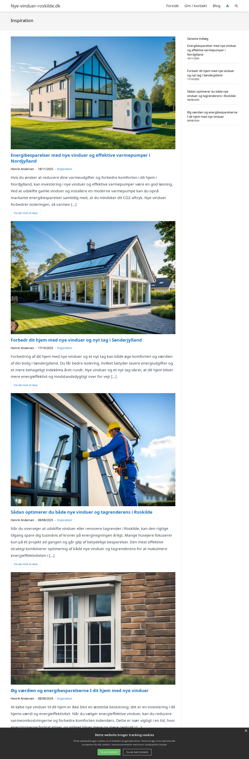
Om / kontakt (195, 5)
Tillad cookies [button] (109, 752)
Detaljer (163, 744)
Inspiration (64, 169)
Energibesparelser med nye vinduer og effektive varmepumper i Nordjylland (211, 50)
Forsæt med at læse (26, 213)
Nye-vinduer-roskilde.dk (35, 6)
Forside (172, 5)
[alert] (124, 743)
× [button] (245, 730)
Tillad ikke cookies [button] (137, 752)
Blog (216, 5)
